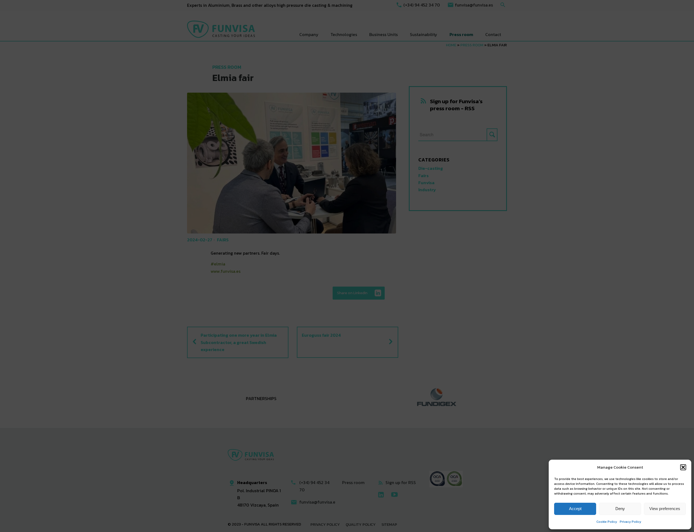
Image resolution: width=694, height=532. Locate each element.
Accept (575, 508)
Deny (620, 508)
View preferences (664, 508)
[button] (683, 467)
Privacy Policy (630, 521)
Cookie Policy (606, 521)
